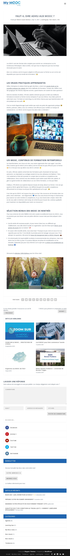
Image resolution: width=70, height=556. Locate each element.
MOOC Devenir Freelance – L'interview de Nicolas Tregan (49, 369)
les (44, 235)
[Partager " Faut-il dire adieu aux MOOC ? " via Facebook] (23, 299)
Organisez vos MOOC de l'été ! (15, 368)
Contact (47, 554)
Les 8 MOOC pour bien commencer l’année (50, 342)
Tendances (8, 543)
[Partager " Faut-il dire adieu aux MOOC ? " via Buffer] (44, 299)
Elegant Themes (30, 551)
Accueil (8, 554)
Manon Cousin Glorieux (23, 20)
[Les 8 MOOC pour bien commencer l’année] (50, 331)
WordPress (48, 551)
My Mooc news (10, 530)
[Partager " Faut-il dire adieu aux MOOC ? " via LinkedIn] (41, 299)
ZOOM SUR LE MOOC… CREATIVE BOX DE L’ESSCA (18, 343)
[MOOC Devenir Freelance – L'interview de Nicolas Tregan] (50, 357)
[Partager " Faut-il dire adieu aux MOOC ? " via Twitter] (26, 299)
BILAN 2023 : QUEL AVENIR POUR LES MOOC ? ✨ (20, 495)
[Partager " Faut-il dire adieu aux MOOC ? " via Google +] (30, 299)
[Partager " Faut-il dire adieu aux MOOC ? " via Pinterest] (37, 299)
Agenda (7, 521)
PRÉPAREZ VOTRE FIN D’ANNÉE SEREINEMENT (19, 499)
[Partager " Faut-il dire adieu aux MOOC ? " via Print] (55, 299)
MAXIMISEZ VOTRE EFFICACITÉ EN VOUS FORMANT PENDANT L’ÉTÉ (26, 504)
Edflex (8, 86)
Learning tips (45, 20)
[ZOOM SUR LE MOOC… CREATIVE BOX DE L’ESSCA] (19, 331)
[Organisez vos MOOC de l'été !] (19, 357)
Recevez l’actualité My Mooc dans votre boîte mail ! (20, 468)
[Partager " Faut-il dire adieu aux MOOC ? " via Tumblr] (33, 299)
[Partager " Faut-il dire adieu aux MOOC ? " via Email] (52, 299)
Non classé (52, 20)
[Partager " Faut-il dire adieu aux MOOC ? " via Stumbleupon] (48, 299)
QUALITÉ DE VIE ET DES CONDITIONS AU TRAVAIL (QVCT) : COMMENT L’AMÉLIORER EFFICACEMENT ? (31, 509)
